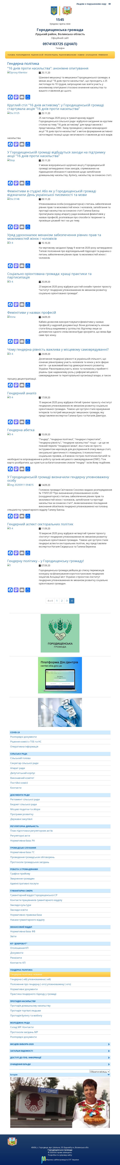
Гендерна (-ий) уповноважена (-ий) (30, 979)
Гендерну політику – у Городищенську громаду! (45, 561)
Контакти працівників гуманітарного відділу (36, 900)
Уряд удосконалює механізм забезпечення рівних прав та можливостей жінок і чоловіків (54, 237)
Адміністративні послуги (24, 883)
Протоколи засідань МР (24, 1032)
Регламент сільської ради (25, 799)
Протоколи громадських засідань (29, 862)
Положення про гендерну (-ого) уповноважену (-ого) (40, 984)
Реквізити (16, 957)
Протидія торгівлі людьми (25, 1010)
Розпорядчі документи (23, 736)
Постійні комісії (19, 782)
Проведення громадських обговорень (32, 857)
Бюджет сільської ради (23, 804)
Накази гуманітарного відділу (27, 919)
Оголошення (91, 55)
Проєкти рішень (51, 55)
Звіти (13, 936)
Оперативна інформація (24, 746)
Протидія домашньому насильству (30, 1005)
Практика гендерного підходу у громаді (33, 994)
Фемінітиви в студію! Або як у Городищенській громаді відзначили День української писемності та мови (51, 193)
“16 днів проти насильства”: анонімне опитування (47, 68)
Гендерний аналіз (21, 393)
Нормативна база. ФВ (22, 931)
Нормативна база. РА (22, 840)
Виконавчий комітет (22, 778)
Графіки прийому (20, 873)
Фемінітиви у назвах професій (31, 312)
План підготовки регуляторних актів (31, 830)
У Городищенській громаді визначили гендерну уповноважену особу (58, 479)
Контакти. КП (18, 962)
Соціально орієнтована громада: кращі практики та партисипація (49, 275)
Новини (81, 55)
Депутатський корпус (22, 773)
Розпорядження (23, 55)
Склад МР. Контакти (22, 1027)
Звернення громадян (22, 878)
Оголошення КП (19, 948)
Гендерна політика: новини (26, 974)
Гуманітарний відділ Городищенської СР (33, 895)
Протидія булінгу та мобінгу (26, 1015)
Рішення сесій (37, 55)
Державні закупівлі (21, 819)
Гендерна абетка (21, 430)
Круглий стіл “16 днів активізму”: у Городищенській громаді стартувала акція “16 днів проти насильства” (55, 107)
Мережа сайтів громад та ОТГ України (62, 1159)
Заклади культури (20, 905)
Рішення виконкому (67, 55)
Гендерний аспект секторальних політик (40, 524)
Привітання (103, 55)
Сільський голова (20, 758)
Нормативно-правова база (26, 914)
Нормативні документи (24, 989)
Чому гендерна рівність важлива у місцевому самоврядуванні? (58, 349)
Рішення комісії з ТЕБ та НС (25, 741)
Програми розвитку (21, 814)
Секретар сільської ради (24, 763)
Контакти (15, 787)
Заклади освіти (19, 909)
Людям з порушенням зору (91, 3)
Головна (11, 55)
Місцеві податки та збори (25, 809)
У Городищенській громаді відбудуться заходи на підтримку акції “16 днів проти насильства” (56, 154)
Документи (16, 952)
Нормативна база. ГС (22, 852)
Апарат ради (17, 768)
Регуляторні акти (20, 835)
